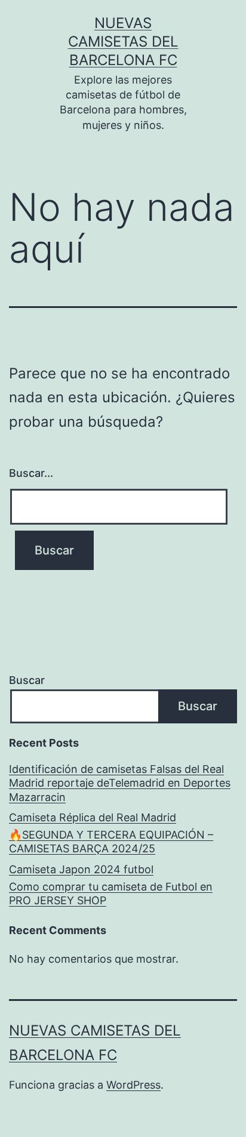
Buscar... (31, 473)
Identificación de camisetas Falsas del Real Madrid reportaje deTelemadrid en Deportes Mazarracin (119, 783)
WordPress (133, 1085)
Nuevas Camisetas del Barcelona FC (123, 41)
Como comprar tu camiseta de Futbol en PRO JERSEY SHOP (111, 893)
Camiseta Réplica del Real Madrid (92, 817)
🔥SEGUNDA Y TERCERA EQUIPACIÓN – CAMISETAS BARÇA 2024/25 (111, 841)
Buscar (27, 680)
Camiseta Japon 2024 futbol (81, 869)
